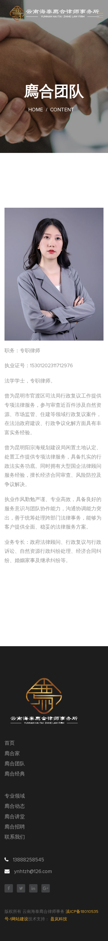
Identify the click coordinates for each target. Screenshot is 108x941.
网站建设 (19, 919)
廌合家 (12, 753)
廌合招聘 (14, 827)
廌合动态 (14, 806)
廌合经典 (14, 774)
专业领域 (14, 796)
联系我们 (14, 837)
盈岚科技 (58, 919)
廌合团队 (14, 764)
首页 (9, 743)
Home (35, 110)
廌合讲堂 (14, 816)
